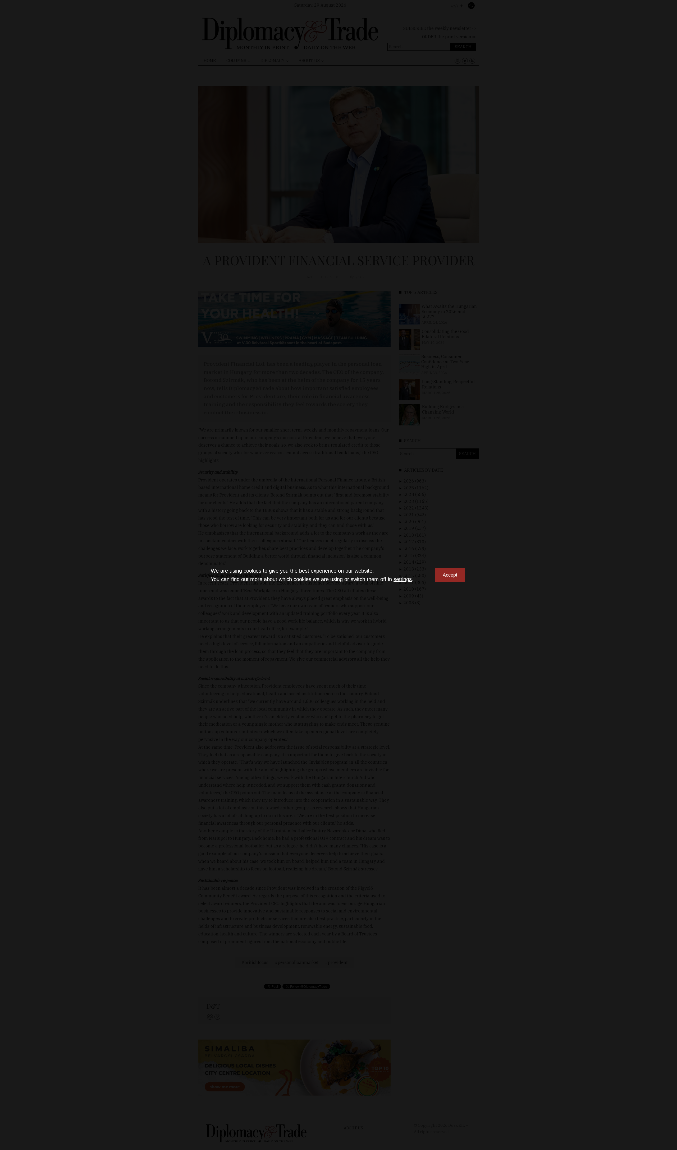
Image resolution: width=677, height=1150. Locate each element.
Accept (450, 575)
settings (403, 579)
